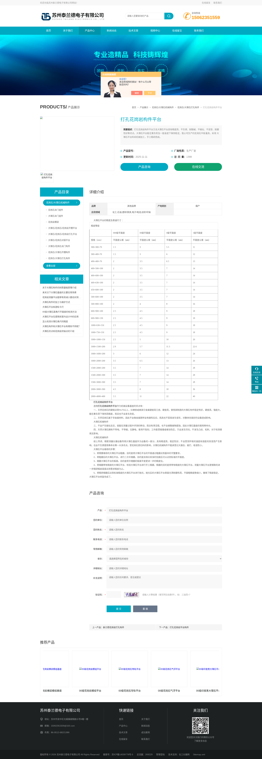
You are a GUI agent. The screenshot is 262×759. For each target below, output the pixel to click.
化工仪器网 (184, 754)
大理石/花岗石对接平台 (59, 240)
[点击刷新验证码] (131, 594)
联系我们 (217, 3)
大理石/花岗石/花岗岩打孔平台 (62, 234)
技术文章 (133, 30)
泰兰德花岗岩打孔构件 (113, 627)
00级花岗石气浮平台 (149, 690)
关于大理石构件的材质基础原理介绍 (59, 287)
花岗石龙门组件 (55, 210)
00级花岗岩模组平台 (71, 690)
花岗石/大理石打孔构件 (188, 107)
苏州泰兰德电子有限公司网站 (62, 3)
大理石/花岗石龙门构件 (59, 246)
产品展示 (144, 107)
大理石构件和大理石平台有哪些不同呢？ (61, 326)
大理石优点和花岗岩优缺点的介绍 (58, 331)
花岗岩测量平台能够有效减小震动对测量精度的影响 (66, 297)
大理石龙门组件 (55, 216)
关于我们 (68, 30)
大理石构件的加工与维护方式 (56, 302)
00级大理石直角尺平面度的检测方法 (59, 312)
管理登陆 (160, 754)
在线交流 (198, 167)
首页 (48, 30)
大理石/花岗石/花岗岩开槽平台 (62, 228)
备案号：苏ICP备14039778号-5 (118, 754)
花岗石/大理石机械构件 (163, 107)
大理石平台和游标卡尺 (53, 307)
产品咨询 (144, 167)
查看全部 (50, 265)
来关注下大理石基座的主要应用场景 (59, 292)
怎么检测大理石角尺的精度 (55, 321)
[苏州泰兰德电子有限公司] (76, 8)
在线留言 (206, 3)
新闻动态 (111, 30)
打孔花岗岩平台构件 (179, 627)
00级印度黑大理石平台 (189, 690)
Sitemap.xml (199, 754)
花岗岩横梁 (53, 222)
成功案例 (145, 732)
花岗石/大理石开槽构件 (59, 252)
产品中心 (90, 30)
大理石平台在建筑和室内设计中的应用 (60, 316)
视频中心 (155, 30)
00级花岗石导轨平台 (110, 690)
